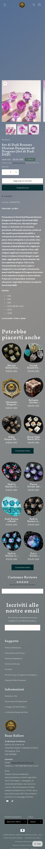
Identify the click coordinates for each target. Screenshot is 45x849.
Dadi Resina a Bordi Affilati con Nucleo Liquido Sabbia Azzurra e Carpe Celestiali (11, 520)
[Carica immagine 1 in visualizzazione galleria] (11, 129)
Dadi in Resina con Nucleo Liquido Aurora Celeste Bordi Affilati (11, 554)
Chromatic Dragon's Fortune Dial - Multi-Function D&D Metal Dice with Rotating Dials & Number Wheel (12, 403)
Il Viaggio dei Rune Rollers (15, 707)
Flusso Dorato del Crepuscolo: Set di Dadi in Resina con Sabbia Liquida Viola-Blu (33, 485)
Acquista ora (23, 188)
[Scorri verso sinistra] (2, 130)
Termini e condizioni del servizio (24, 845)
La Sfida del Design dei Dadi (16, 712)
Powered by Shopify (16, 838)
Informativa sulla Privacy (15, 653)
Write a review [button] (22, 591)
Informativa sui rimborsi (33, 838)
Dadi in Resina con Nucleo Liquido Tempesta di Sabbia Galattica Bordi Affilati (33, 520)
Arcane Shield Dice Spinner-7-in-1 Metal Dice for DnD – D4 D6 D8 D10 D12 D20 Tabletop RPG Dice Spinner (33, 366)
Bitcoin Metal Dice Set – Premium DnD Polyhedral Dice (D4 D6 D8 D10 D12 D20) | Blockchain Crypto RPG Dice (11, 366)
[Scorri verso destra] (42, 130)
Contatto (8, 669)
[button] (4, 4)
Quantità (5, 167)
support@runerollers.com (22, 762)
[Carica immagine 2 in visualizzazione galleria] (22, 129)
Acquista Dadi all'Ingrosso (15, 680)
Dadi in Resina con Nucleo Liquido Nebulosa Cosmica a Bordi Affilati (11, 485)
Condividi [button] (8, 196)
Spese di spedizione (19, 163)
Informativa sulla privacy (23, 841)
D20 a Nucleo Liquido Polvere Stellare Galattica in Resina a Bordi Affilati (33, 554)
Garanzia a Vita (11, 696)
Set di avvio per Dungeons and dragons (21, 675)
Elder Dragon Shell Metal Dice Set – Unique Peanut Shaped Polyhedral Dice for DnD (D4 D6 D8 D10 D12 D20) (11, 438)
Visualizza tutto (22, 451)
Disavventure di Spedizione (16, 701)
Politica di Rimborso (13, 648)
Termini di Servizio (12, 664)
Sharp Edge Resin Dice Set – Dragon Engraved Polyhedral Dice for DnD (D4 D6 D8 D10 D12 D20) (33, 438)
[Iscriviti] (37, 627)
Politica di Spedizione (13, 658)
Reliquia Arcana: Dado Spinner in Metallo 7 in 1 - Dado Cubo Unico (33, 401)
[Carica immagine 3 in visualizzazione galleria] (34, 129)
